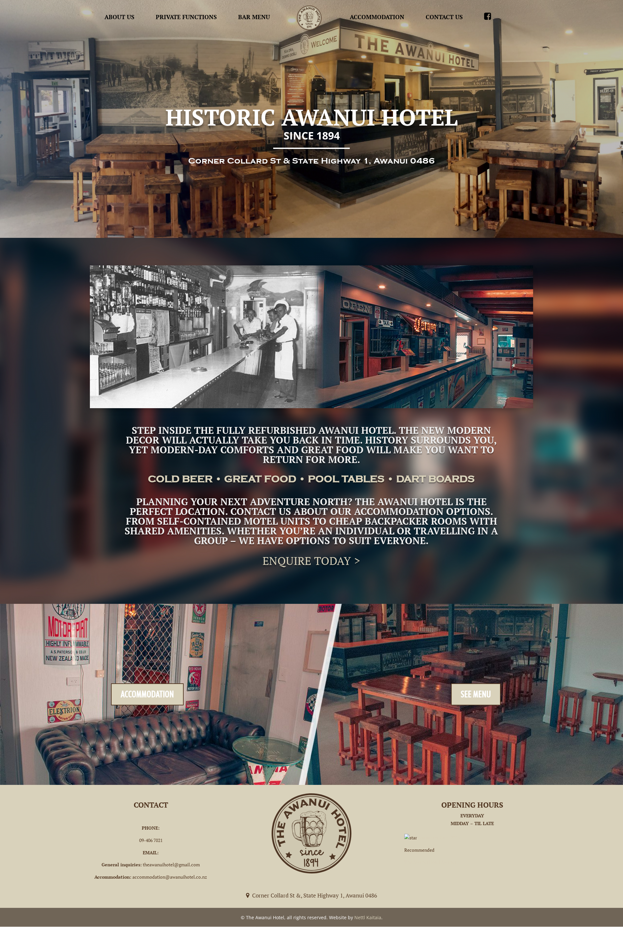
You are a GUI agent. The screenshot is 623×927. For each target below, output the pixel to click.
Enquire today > (311, 560)
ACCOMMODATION (147, 694)
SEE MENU (476, 694)
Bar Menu (254, 17)
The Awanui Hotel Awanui (430, 862)
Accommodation (377, 17)
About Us (119, 17)
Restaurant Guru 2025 (438, 838)
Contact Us (444, 17)
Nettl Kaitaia (367, 917)
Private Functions (186, 17)
